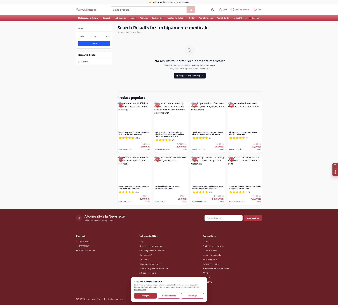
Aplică (94, 43)
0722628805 (241, 18)
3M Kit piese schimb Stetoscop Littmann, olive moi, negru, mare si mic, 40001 (208, 133)
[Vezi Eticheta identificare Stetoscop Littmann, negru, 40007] (171, 170)
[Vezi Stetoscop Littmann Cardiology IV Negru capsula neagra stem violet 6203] (208, 170)
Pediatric (144, 18)
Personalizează (169, 295)
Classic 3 (106, 18)
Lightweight (120, 18)
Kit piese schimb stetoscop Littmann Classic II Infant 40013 (243, 133)
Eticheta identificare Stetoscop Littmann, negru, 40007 (167, 187)
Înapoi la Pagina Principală (191, 75)
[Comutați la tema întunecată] (212, 10)
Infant (132, 18)
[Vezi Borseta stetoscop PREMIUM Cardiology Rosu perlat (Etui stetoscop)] (134, 170)
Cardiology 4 (157, 18)
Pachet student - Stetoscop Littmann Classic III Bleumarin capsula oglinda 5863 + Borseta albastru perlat (169, 134)
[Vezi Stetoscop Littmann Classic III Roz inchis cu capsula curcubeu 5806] (245, 170)
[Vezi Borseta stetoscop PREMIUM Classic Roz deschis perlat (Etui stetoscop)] (134, 116)
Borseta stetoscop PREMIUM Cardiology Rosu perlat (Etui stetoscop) (134, 187)
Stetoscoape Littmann (88, 18)
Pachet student (206, 18)
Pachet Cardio (223, 18)
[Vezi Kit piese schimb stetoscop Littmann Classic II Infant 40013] (245, 116)
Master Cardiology (176, 18)
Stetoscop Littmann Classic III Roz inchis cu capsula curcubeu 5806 (245, 187)
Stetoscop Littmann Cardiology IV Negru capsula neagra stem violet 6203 (207, 187)
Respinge (192, 295)
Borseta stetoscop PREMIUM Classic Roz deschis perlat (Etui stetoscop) (134, 133)
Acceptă (145, 295)
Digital (191, 18)
